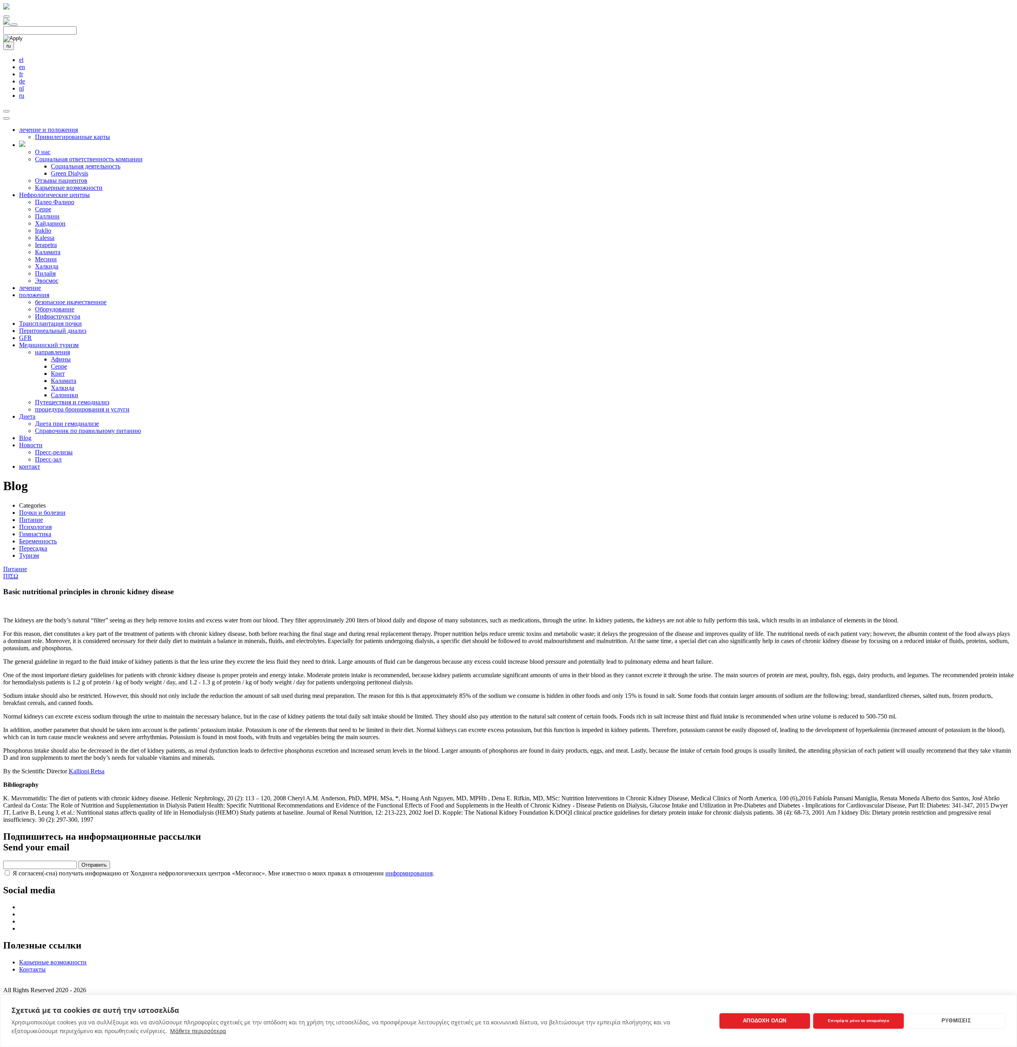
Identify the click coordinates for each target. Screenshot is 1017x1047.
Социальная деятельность (85, 166)
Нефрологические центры (54, 194)
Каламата (47, 252)
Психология (35, 527)
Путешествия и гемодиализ (72, 402)
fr (21, 74)
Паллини (47, 216)
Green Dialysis (69, 173)
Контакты (32, 969)
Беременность (38, 541)
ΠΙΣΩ (10, 576)
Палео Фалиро (54, 202)
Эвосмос (46, 280)
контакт (29, 466)
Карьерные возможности (68, 187)
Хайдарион (50, 223)
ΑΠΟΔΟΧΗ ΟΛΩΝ (764, 1021)
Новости (31, 445)
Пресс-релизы (54, 452)
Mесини (46, 259)
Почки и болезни (42, 512)
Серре (43, 209)
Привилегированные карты (72, 136)
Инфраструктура (57, 316)
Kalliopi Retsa (86, 771)
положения (34, 295)
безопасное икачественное (70, 302)
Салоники (64, 395)
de (22, 81)
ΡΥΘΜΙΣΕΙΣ (956, 1021)
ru (8, 46)
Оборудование (54, 309)
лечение (30, 287)
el (21, 59)
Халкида (46, 266)
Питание (31, 519)
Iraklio (43, 230)
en (22, 67)
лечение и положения (48, 129)
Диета (27, 416)
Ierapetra (46, 244)
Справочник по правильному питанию (88, 430)
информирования (409, 873)
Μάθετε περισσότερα (198, 1031)
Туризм (29, 555)
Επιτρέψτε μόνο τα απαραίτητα (858, 1020)
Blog (25, 438)
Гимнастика (35, 534)
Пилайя (45, 273)
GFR (25, 337)
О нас (42, 152)
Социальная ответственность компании (89, 159)
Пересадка (33, 548)
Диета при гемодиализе (67, 423)
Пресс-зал (48, 459)
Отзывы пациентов (61, 180)
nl (21, 88)
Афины (61, 359)
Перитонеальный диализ (52, 330)
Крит (58, 373)
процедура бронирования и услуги (82, 409)
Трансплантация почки (50, 323)
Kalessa (44, 237)
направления (52, 352)
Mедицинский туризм (49, 345)
